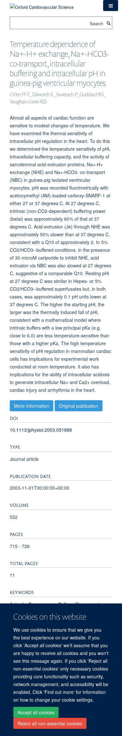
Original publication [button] (78, 406)
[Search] (108, 23)
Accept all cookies (36, 712)
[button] (110, 5)
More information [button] (31, 406)
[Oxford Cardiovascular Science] (42, 5)
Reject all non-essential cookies (50, 723)
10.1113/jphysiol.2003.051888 (41, 429)
